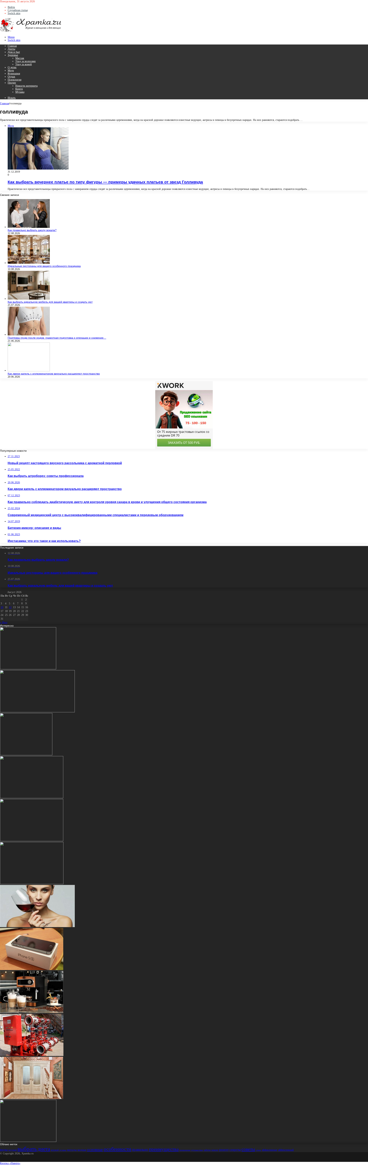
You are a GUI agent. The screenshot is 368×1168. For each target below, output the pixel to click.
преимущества (164, 1149)
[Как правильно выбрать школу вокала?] (29, 227)
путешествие (197, 1150)
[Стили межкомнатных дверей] (31, 1098)
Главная (12, 45)
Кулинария (14, 73)
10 (2, 607)
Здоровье (13, 55)
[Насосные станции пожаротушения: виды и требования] (31, 1055)
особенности (117, 1149)
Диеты (11, 49)
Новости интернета (26, 85)
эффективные (269, 1149)
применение (185, 1150)
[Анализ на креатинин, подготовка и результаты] (37, 711)
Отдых (11, 76)
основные (95, 1149)
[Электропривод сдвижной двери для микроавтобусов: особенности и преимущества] (31, 883)
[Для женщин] (31, 31)
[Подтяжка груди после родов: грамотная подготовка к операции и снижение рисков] (29, 334)
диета (44, 1149)
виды (4, 1150)
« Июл (3, 622)
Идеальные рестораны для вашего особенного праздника (44, 266)
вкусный (12, 1150)
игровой (55, 1150)
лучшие (62, 1150)
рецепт (224, 1150)
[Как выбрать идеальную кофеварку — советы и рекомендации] (31, 1012)
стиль (258, 1150)
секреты (235, 1150)
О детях (12, 67)
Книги (19, 88)
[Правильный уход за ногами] (31, 840)
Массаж (19, 58)
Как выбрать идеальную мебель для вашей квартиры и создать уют (50, 301)
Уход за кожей (23, 64)
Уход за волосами (25, 61)
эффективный (286, 1149)
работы (207, 1150)
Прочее (12, 82)
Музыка (19, 92)
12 (10, 607)
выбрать (27, 1149)
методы (72, 1149)
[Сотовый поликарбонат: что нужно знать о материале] (28, 1141)
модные (81, 1149)
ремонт (214, 1150)
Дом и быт (14, 52)
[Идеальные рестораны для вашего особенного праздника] (29, 262)
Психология (14, 79)
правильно (140, 1149)
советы (248, 1149)
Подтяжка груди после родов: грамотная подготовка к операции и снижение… (57, 337)
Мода (11, 70)
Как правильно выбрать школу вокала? (32, 230)
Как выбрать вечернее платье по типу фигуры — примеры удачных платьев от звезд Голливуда (105, 182)
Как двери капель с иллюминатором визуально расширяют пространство (54, 373)
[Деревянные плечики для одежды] (28, 668)
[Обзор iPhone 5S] (31, 969)
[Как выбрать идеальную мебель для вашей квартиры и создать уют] (29, 298)
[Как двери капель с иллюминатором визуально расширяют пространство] (29, 370)
